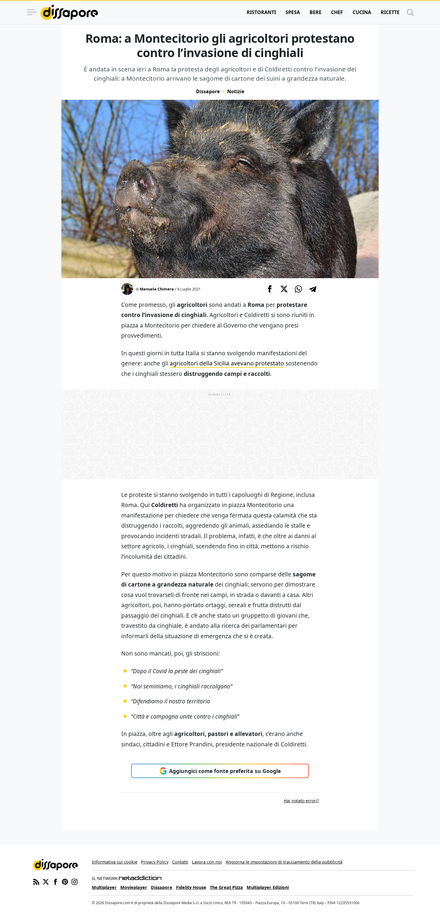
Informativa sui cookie (114, 862)
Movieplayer (133, 887)
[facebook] (55, 881)
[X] (46, 881)
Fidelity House (191, 887)
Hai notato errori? (301, 800)
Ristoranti (261, 12)
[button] (270, 289)
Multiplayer (104, 887)
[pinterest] (65, 881)
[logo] (69, 12)
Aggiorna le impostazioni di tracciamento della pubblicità (284, 862)
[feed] (36, 881)
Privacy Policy (155, 862)
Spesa (293, 12)
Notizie (235, 91)
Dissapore (208, 91)
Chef (337, 12)
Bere (315, 12)
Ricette (390, 12)
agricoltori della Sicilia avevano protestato (227, 363)
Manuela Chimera (157, 289)
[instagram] (75, 881)
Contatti (180, 862)
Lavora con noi (207, 862)
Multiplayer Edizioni (268, 887)
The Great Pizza (226, 887)
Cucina (362, 12)
